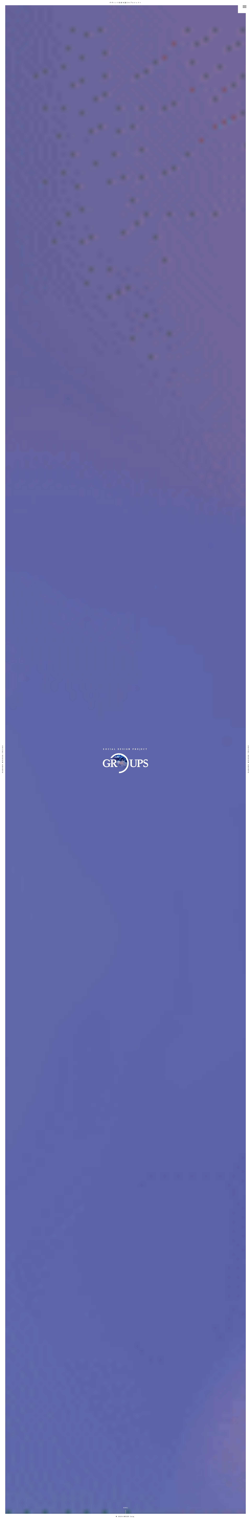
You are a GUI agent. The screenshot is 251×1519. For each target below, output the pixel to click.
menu (244, 6)
